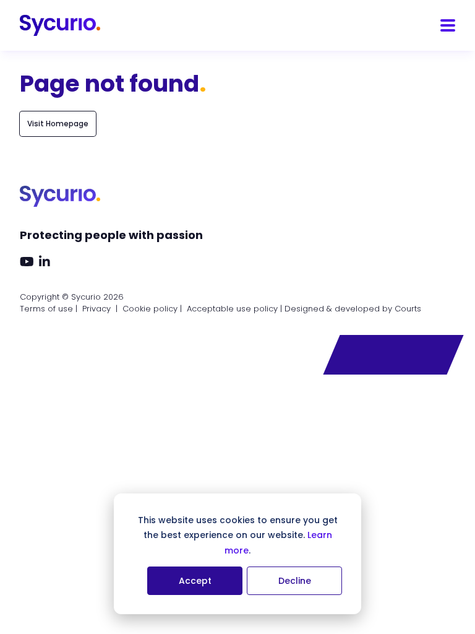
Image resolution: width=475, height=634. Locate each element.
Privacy (96, 309)
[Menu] (447, 25)
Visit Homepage (57, 123)
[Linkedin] (44, 262)
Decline (294, 581)
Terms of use (46, 309)
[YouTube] (27, 262)
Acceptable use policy (232, 309)
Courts (408, 309)
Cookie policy (150, 309)
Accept (195, 581)
